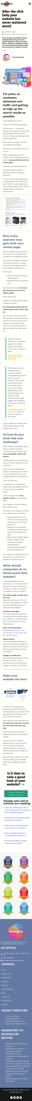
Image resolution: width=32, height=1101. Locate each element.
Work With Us (6, 974)
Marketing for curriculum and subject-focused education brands (17, 1073)
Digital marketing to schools (16, 34)
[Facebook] (14, 1097)
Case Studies (6, 978)
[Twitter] (17, 1097)
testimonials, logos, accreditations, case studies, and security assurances (15, 632)
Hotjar (15, 600)
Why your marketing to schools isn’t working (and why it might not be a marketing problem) (18, 810)
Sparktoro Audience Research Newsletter (16, 414)
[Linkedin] (20, 1097)
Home (3, 970)
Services (4, 981)
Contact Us (5, 997)
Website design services (15, 1021)
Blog (3, 993)
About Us (4, 985)
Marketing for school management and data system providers (17, 1056)
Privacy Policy (6, 1001)
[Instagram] (11, 1097)
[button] (29, 3)
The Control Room (12, 1016)
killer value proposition (11, 621)
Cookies (4, 1004)
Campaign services (13, 1019)
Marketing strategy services (16, 1024)
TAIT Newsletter (7, 989)
